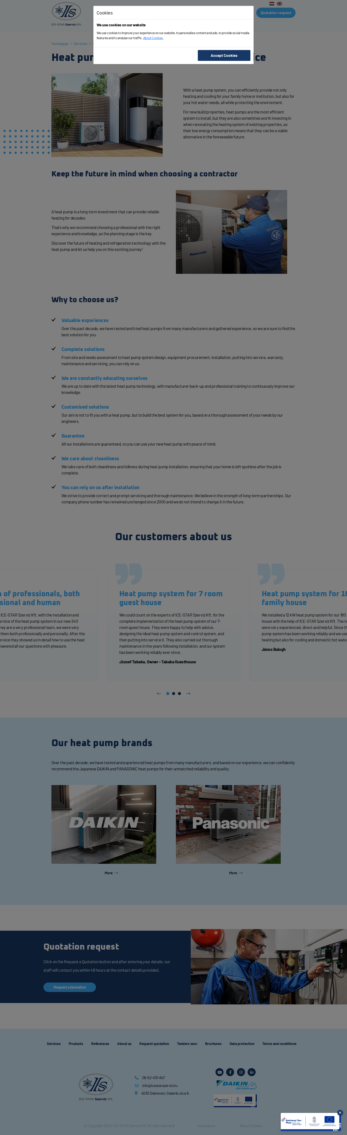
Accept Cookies (224, 55)
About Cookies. (153, 38)
